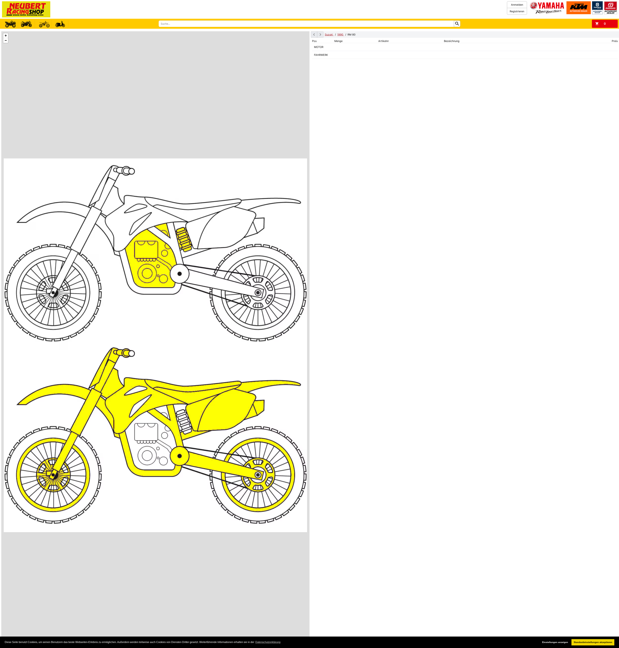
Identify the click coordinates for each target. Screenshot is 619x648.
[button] (5, 35)
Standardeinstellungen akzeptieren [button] (593, 642)
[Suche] (457, 23)
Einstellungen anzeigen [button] (555, 642)
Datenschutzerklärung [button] (267, 642)
